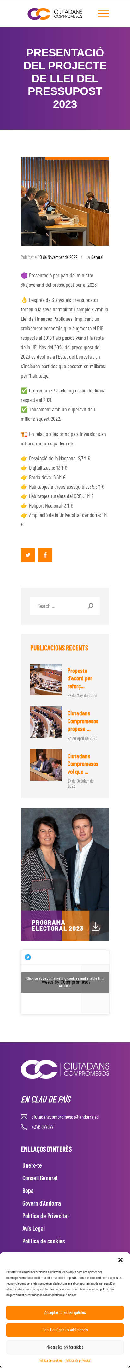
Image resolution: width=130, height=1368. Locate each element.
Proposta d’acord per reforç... (80, 679)
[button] (120, 1260)
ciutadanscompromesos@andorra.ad (65, 1117)
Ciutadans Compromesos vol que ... (83, 764)
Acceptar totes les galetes (65, 1312)
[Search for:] (65, 606)
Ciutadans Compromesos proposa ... (83, 721)
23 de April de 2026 (83, 738)
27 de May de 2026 (82, 695)
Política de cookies (50, 1360)
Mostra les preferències (65, 1347)
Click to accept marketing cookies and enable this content (65, 982)
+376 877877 (42, 1127)
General (97, 257)
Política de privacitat (78, 1360)
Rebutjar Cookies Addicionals (65, 1330)
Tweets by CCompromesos (65, 982)
